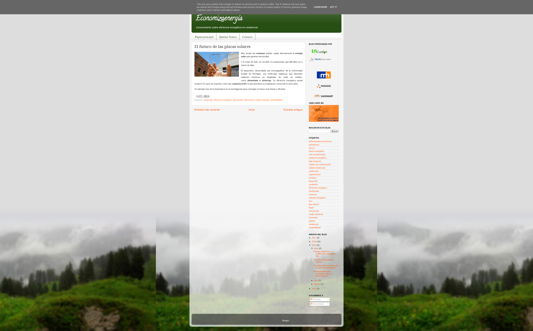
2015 (314, 245)
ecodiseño (313, 184)
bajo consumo (315, 161)
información (249, 100)
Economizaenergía (219, 18)
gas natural (314, 204)
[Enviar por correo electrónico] (197, 96)
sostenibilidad (276, 100)
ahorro (312, 148)
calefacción (314, 171)
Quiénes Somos (228, 37)
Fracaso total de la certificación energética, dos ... (325, 254)
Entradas (316, 299)
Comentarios (318, 304)
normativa (313, 218)
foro (310, 201)
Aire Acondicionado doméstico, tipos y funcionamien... (322, 273)
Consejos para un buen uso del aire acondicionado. (326, 266)
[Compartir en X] (203, 96)
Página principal (204, 37)
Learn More (320, 7)
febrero (317, 284)
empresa (313, 194)
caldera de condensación (320, 164)
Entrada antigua (293, 109)
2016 (314, 242)
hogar (311, 208)
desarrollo (208, 100)
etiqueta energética (317, 198)
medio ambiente (262, 100)
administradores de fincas (320, 141)
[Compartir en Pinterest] (208, 96)
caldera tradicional (317, 168)
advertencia (314, 145)
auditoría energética (317, 158)
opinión (312, 221)
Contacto (247, 37)
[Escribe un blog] (200, 96)
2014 (314, 289)
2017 (314, 238)
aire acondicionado (317, 155)
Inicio (252, 109)
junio (316, 248)
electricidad (238, 100)
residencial (313, 224)
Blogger (285, 321)
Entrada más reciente (207, 109)
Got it (333, 7)
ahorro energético (317, 151)
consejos (313, 178)
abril (316, 280)
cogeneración (315, 174)
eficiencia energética (223, 100)
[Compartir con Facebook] (205, 96)
